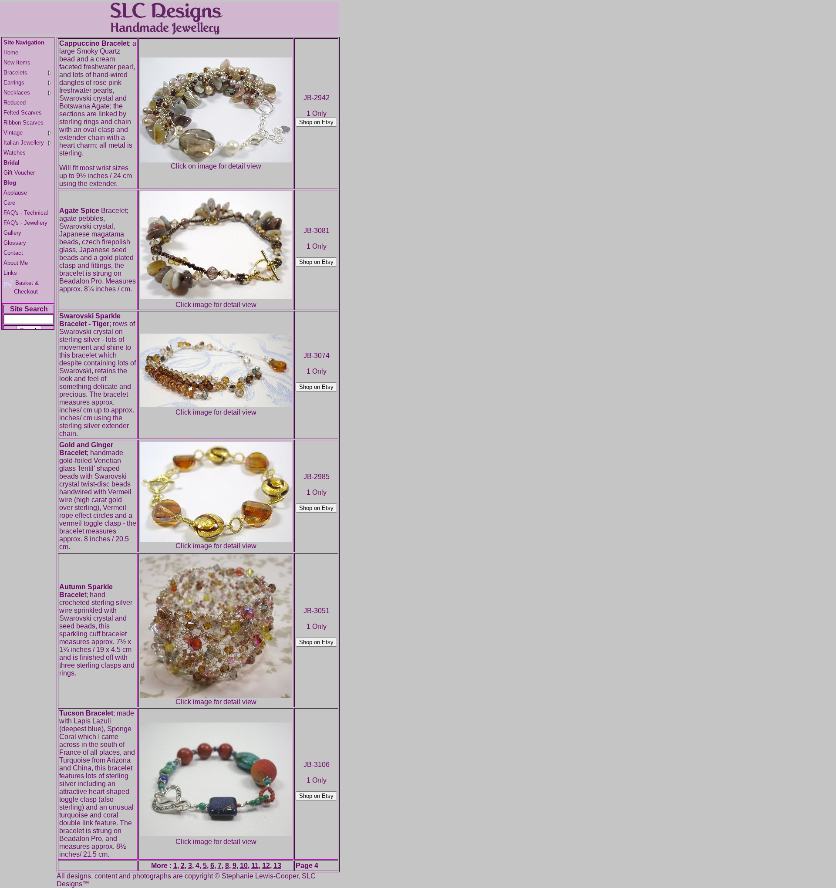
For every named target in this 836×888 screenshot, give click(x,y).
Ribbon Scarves (23, 122)
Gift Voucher (19, 172)
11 (255, 865)
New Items (16, 62)
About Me (15, 263)
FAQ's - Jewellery (25, 222)
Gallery (12, 233)
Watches (14, 152)
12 (266, 865)
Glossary (14, 243)
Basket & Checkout (21, 287)
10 (244, 865)
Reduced (14, 102)
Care (9, 202)
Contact (13, 253)
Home (10, 52)
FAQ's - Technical (25, 212)
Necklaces (16, 92)
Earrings (13, 82)
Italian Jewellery (23, 142)
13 (277, 865)
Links (10, 273)
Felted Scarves (22, 112)
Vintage (13, 132)
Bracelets (15, 72)
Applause (15, 192)
